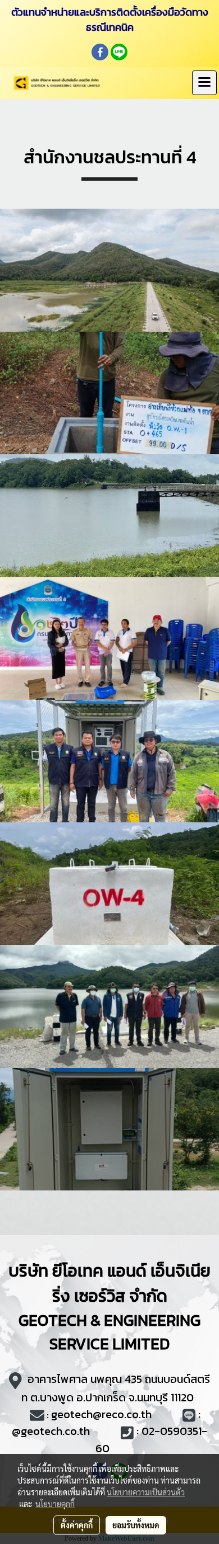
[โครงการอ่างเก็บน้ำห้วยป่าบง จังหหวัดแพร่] (109, 1129)
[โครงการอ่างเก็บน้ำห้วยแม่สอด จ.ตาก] (109, 515)
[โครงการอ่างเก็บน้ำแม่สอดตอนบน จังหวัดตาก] (109, 883)
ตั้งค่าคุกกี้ (77, 1525)
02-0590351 (172, 1431)
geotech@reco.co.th (101, 1414)
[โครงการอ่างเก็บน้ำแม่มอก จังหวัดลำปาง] (109, 638)
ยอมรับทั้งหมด (135, 1525)
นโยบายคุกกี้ (55, 1504)
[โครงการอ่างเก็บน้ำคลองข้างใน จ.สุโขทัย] (109, 270)
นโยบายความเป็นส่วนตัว (146, 1492)
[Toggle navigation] (204, 82)
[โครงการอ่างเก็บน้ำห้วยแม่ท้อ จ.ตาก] (109, 393)
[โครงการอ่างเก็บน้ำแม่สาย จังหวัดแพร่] (109, 1006)
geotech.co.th (55, 1431)
